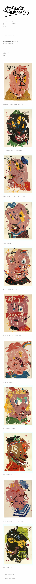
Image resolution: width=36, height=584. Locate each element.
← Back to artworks (8, 35)
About (4, 23)
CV (3, 25)
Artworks (5, 21)
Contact (5, 26)
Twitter (14, 23)
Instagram (15, 21)
